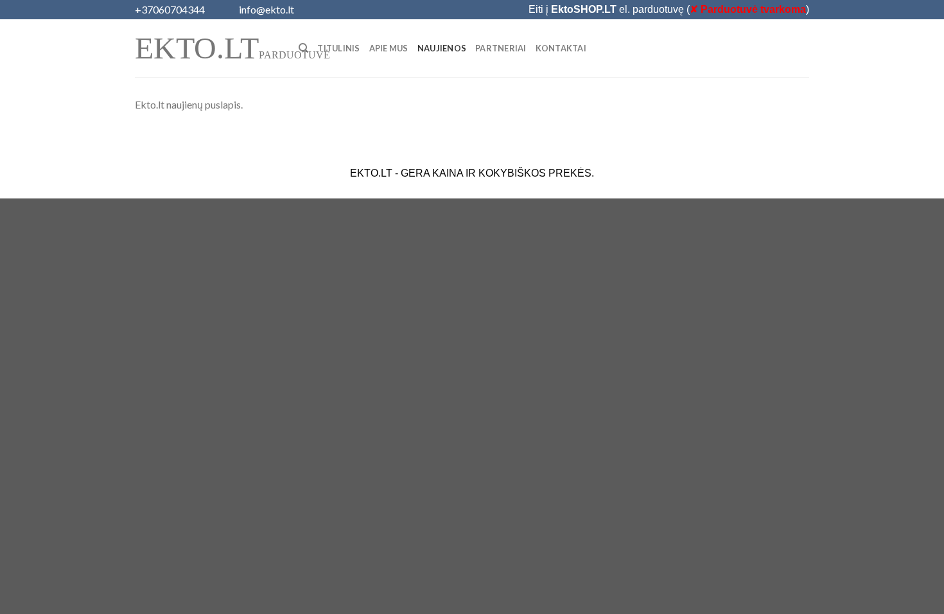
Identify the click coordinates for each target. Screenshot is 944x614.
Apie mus (388, 48)
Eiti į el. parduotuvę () (669, 9)
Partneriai (501, 48)
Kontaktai (561, 48)
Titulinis (338, 48)
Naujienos (441, 48)
